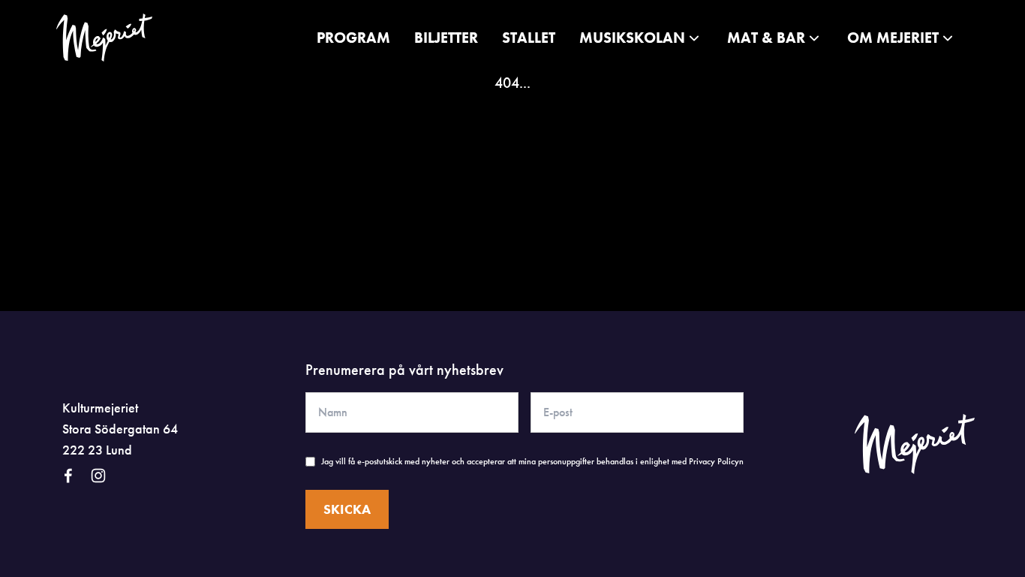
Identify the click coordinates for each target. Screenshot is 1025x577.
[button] (641, 37)
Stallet (528, 37)
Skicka (347, 509)
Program (353, 37)
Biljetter (446, 37)
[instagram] (98, 476)
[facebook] (68, 476)
